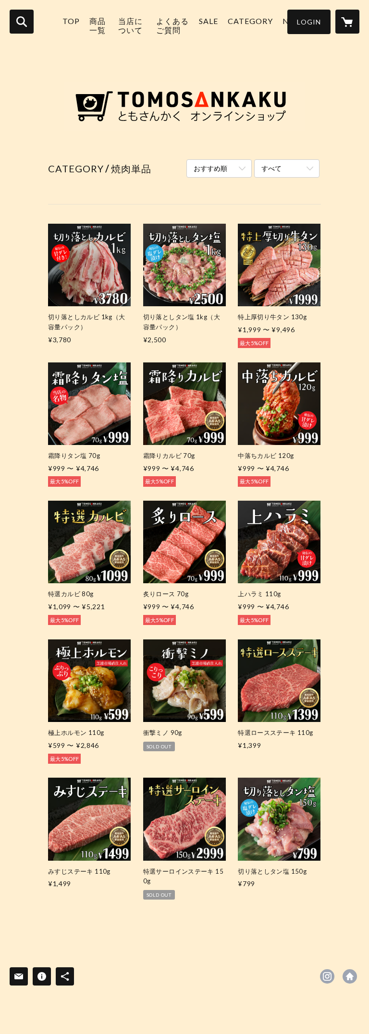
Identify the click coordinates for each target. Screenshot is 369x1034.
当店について (130, 25)
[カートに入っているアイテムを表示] (347, 22)
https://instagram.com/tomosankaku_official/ (327, 976)
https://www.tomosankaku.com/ (350, 976)
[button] (309, 22)
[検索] (22, 22)
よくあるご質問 (172, 25)
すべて (271, 168)
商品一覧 (97, 25)
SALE (208, 20)
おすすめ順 (210, 168)
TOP (71, 20)
